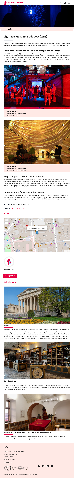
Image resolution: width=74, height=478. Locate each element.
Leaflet (68, 251)
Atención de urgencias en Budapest (14, 451)
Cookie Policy (8, 462)
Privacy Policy (8, 457)
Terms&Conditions (9, 459)
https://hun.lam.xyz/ (17, 208)
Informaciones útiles (10, 454)
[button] (37, 233)
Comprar (9, 276)
